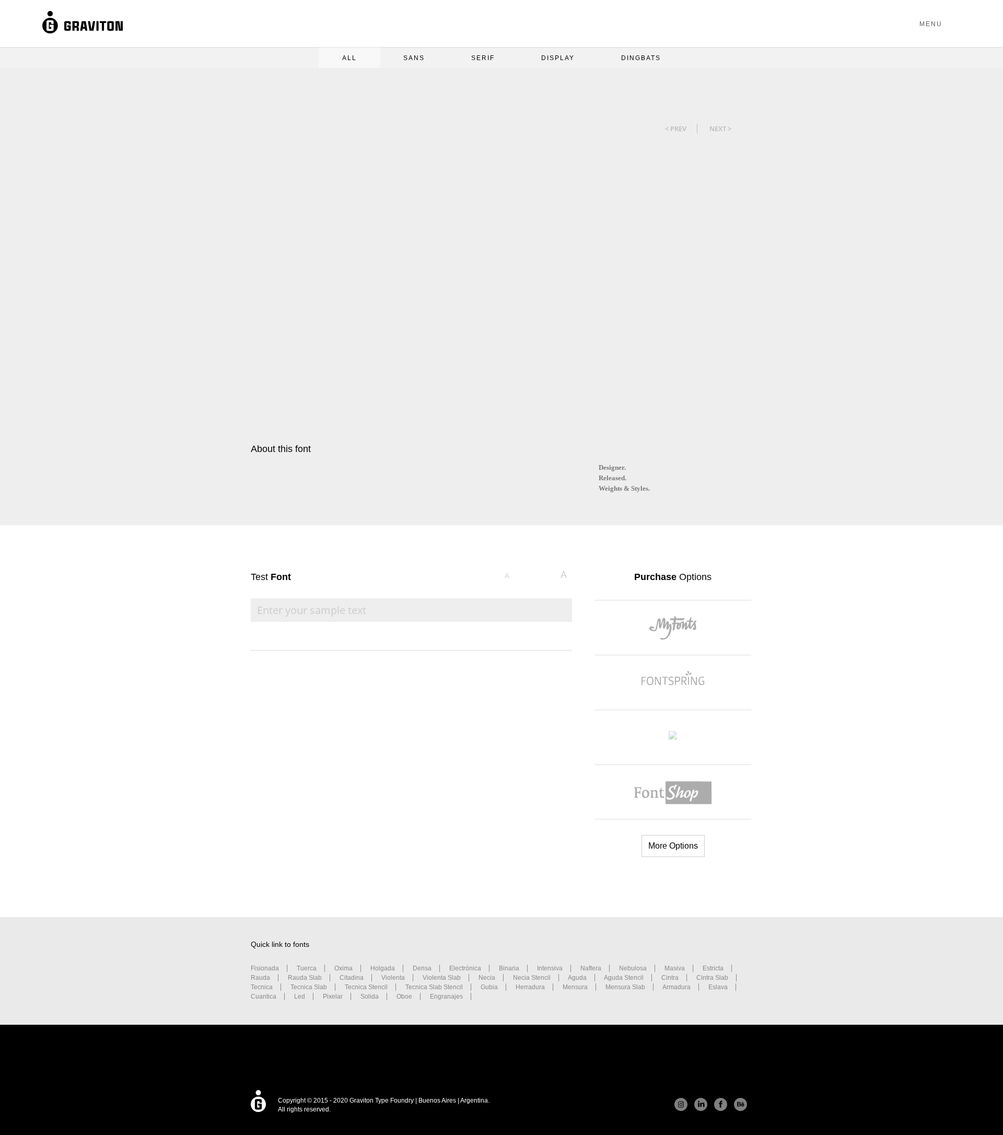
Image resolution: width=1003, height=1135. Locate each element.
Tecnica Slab (308, 987)
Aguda (577, 977)
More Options (673, 845)
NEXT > (720, 128)
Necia (487, 977)
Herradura (530, 987)
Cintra (670, 977)
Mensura (575, 987)
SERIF (483, 58)
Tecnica (262, 987)
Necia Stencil (532, 977)
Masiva (674, 968)
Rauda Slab (305, 977)
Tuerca (307, 968)
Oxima (343, 968)
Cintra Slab (712, 977)
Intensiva (550, 968)
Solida (369, 996)
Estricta (713, 968)
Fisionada (265, 968)
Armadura (676, 987)
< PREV (675, 128)
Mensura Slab (625, 987)
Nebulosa (633, 968)
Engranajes (446, 996)
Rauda (260, 977)
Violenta (393, 977)
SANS (414, 58)
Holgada (382, 968)
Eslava (718, 987)
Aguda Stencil (624, 977)
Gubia (489, 987)
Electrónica (465, 968)
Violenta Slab (442, 977)
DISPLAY (558, 58)
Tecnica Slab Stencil (434, 987)
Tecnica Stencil (366, 987)
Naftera (590, 968)
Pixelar (333, 996)
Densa (422, 968)
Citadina (352, 977)
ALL (349, 58)
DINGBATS (641, 58)
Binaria (509, 968)
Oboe (404, 996)
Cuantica (263, 996)
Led (299, 996)
